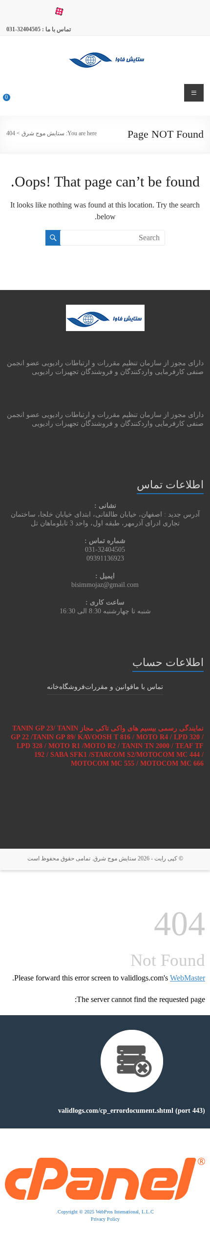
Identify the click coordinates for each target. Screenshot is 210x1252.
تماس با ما (148, 686)
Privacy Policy (105, 1219)
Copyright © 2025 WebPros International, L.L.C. (105, 1211)
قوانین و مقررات (109, 686)
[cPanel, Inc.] (105, 1162)
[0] (13, 101)
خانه (53, 686)
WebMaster (187, 978)
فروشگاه (72, 686)
